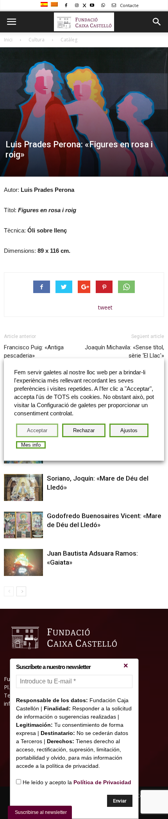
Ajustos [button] (129, 430)
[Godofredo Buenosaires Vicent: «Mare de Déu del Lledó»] (23, 524)
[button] (157, 21)
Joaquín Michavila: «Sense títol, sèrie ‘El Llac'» (124, 351)
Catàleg (69, 39)
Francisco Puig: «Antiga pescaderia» (34, 351)
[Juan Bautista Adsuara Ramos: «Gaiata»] (23, 562)
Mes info (31, 445)
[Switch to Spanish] (45, 4)
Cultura (37, 39)
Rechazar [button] (84, 430)
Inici (8, 39)
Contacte (129, 5)
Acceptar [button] (37, 430)
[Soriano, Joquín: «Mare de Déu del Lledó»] (23, 487)
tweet (105, 307)
